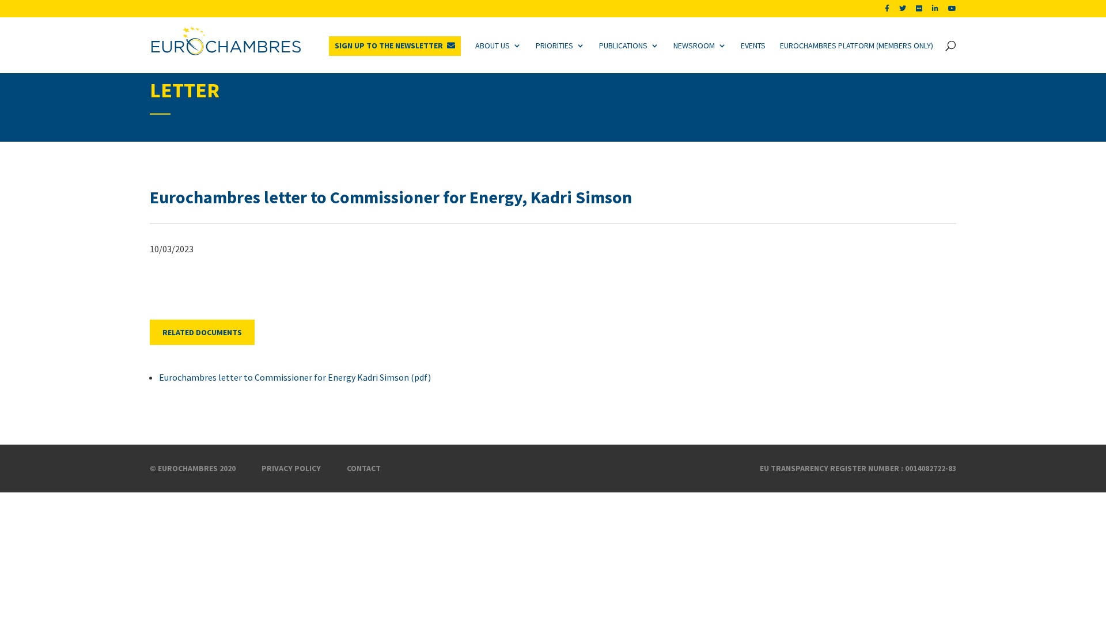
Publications (623, 45)
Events (753, 45)
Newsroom (694, 45)
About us (492, 45)
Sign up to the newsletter (389, 45)
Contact (364, 468)
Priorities (554, 45)
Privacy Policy (291, 468)
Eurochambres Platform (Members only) (856, 45)
